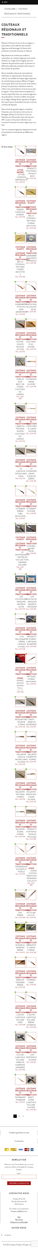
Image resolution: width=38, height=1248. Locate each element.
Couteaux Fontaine (15, 1244)
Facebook (8, 1235)
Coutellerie (9, 9)
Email (19, 1173)
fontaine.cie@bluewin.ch (19, 1211)
